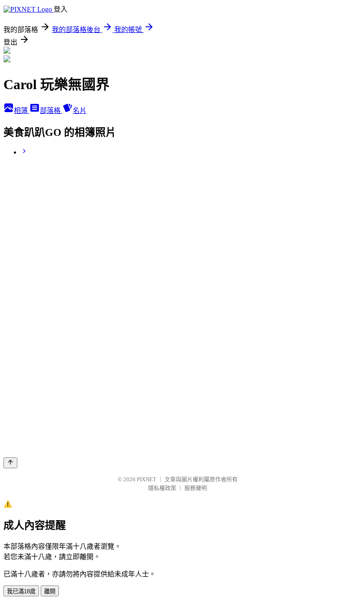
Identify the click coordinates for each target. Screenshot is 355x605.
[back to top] (10, 462)
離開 (49, 591)
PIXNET (146, 479)
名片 (80, 110)
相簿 (21, 110)
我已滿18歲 (21, 591)
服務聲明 (195, 488)
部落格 (51, 110)
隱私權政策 (162, 488)
